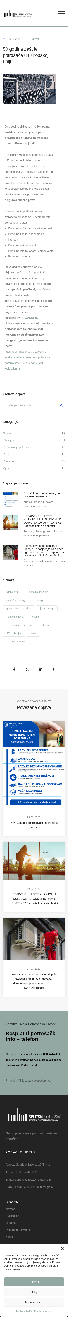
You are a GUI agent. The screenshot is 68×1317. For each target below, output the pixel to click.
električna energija (16, 600)
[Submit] (61, 406)
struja (33, 633)
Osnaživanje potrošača (17, 447)
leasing (35, 616)
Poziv (6, 454)
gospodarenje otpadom (18, 608)
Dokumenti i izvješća (18, 1229)
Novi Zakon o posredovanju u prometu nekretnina (34, 825)
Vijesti (35, 38)
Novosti (10, 1208)
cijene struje (13, 592)
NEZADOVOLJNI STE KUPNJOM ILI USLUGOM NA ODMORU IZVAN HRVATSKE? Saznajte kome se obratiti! (34, 898)
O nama (11, 1222)
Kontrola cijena (14, 616)
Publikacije (12, 1215)
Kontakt (10, 1236)
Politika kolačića (24, 1311)
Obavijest (9, 440)
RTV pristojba (13, 633)
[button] (62, 1248)
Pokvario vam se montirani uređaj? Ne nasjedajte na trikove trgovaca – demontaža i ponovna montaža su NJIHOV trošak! (34, 980)
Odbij (34, 1292)
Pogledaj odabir (34, 1302)
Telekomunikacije (15, 641)
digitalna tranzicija (38, 592)
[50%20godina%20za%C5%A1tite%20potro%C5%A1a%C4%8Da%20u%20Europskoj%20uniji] (14, 669)
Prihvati (34, 1281)
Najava (7, 433)
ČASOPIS (31, 317)
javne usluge (47, 608)
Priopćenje (9, 461)
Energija (39, 600)
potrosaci (46, 625)
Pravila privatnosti (43, 1311)
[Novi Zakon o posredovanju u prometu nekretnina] (10, 499)
